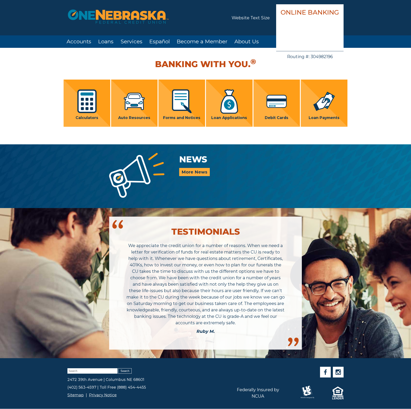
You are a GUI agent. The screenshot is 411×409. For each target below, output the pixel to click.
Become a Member (202, 41)
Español (159, 41)
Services (131, 41)
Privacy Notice (103, 395)
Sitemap (75, 395)
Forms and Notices (181, 117)
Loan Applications (229, 117)
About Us (246, 41)
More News (194, 172)
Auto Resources (134, 117)
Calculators (87, 117)
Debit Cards (276, 117)
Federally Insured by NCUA (258, 393)
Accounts (79, 41)
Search (125, 371)
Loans (105, 41)
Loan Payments (324, 117)
